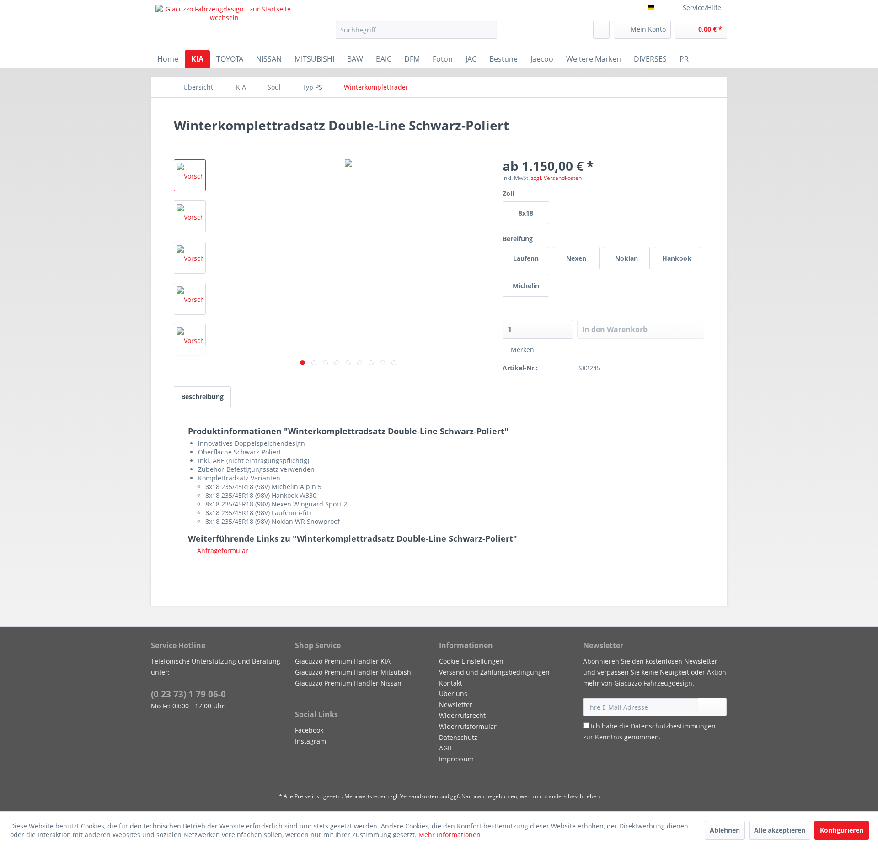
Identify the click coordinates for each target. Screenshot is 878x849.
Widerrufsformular (468, 726)
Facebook (309, 730)
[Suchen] (488, 30)
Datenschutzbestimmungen (673, 726)
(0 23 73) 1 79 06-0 (188, 694)
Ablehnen (725, 830)
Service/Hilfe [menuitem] (702, 7)
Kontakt (450, 683)
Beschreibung (202, 396)
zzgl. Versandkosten (556, 178)
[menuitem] (416, 30)
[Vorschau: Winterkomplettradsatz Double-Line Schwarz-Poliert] (190, 175)
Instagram (310, 741)
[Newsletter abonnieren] (712, 707)
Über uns (453, 693)
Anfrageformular (221, 550)
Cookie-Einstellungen (471, 661)
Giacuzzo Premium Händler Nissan (348, 683)
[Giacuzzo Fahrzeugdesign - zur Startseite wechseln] (224, 25)
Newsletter (455, 704)
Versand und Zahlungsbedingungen (494, 672)
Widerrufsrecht (462, 715)
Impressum (456, 758)
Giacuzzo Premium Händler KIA (343, 661)
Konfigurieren (841, 830)
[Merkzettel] (601, 30)
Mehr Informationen (449, 834)
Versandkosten (419, 796)
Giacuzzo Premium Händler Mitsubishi (354, 672)
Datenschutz (458, 737)
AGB (445, 748)
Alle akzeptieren (779, 830)
